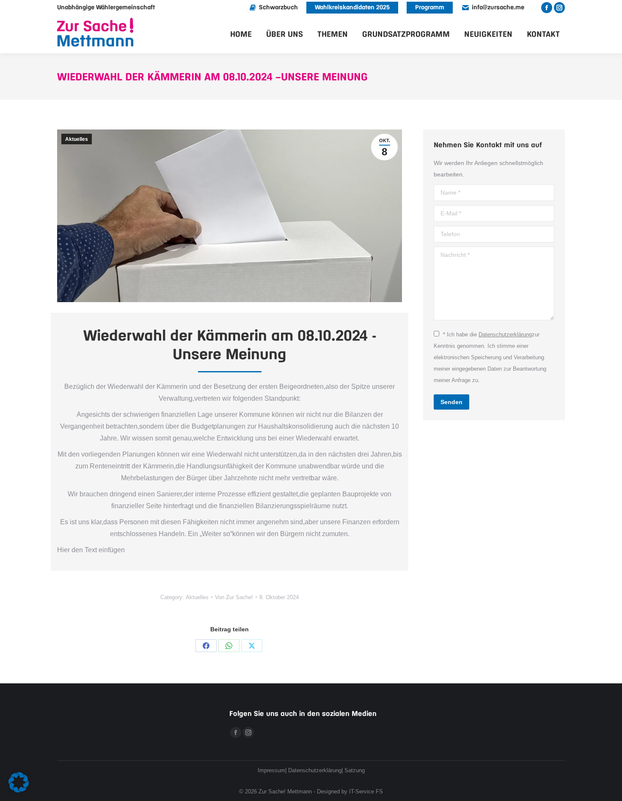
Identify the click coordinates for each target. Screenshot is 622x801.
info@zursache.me (498, 8)
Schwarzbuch (278, 8)
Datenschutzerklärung (505, 334)
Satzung (354, 770)
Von (234, 597)
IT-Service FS (366, 791)
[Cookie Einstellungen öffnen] (18, 790)
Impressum (271, 770)
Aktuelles (76, 139)
